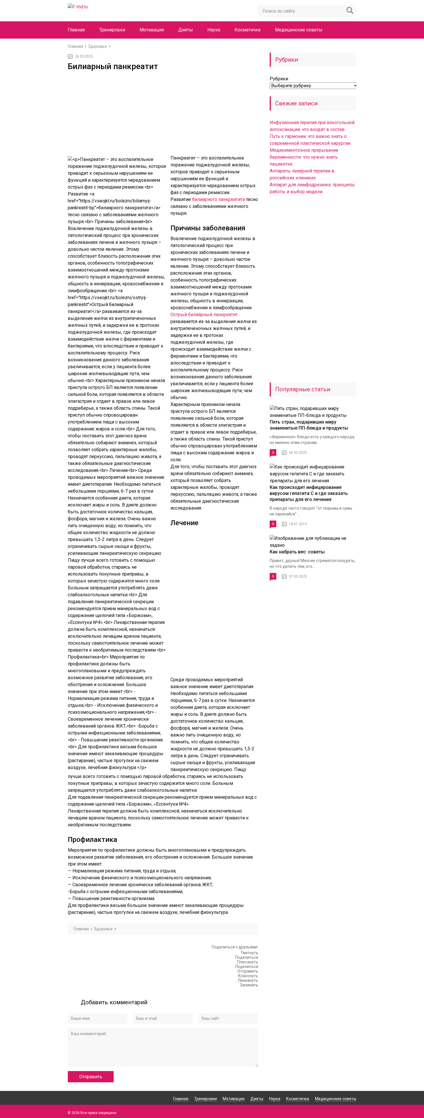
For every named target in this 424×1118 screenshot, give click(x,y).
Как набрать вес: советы (297, 552)
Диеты (185, 30)
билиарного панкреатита (218, 199)
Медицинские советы (298, 30)
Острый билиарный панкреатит (204, 314)
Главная (76, 30)
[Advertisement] (163, 114)
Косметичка (247, 30)
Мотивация (152, 30)
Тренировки (112, 30)
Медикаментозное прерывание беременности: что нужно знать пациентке (304, 157)
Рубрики (279, 78)
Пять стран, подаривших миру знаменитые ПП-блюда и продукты (309, 425)
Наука (213, 30)
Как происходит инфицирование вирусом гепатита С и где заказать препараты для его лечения (309, 493)
